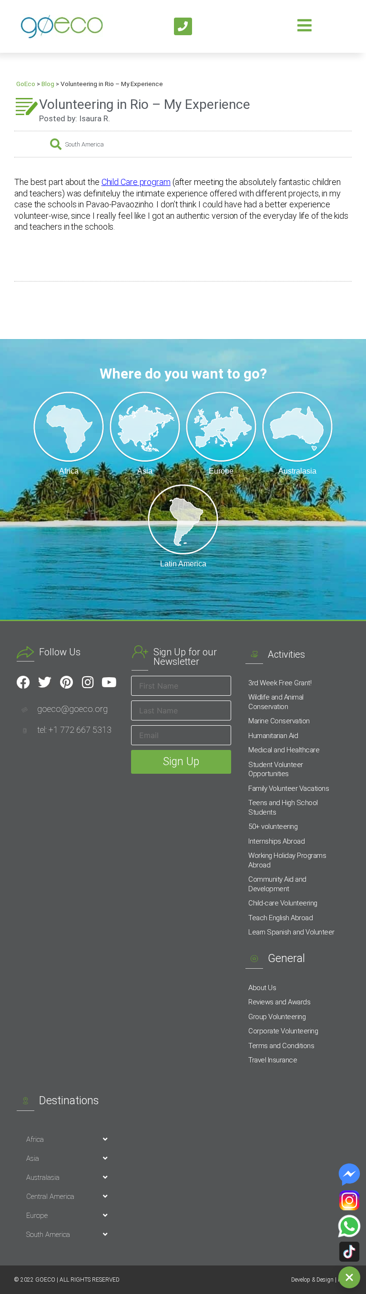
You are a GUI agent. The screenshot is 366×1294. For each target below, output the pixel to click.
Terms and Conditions (281, 1045)
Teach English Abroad (280, 918)
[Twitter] (44, 682)
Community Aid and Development (277, 884)
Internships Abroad (276, 841)
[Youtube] (109, 682)
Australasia (43, 1177)
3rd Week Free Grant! (279, 683)
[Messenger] (349, 1175)
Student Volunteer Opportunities (275, 769)
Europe (37, 1215)
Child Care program (136, 182)
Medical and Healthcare (283, 750)
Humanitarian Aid (273, 735)
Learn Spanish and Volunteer (291, 932)
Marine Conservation (279, 721)
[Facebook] (23, 682)
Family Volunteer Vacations (288, 788)
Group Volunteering (276, 1016)
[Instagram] (87, 682)
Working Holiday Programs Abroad (287, 860)
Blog (47, 84)
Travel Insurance (272, 1060)
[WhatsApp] (349, 1226)
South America (84, 144)
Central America (50, 1196)
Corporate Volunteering (283, 1031)
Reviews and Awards (279, 1002)
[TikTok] (349, 1252)
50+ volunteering (272, 826)
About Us (262, 987)
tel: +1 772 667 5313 (74, 730)
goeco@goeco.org (72, 709)
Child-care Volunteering (282, 903)
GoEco (25, 84)
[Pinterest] (66, 682)
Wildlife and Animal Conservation (276, 702)
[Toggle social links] (349, 1277)
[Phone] (183, 27)
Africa (35, 1139)
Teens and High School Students (283, 807)
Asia (32, 1158)
